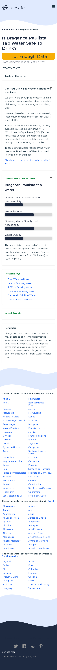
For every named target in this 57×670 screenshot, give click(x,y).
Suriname (8, 584)
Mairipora (33, 424)
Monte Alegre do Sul (14, 420)
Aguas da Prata (11, 518)
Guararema (34, 492)
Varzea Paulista (11, 428)
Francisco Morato (37, 428)
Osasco (32, 480)
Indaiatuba (8, 488)
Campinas (33, 447)
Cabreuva (33, 461)
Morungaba (34, 413)
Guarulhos (8, 457)
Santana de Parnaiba (39, 469)
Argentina (8, 561)
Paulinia (32, 465)
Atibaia (6, 399)
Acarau (6, 510)
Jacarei (6, 484)
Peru (31, 580)
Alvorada (7, 544)
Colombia (33, 569)
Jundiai (32, 432)
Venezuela (34, 588)
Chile (5, 569)
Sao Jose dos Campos (39, 488)
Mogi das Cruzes (37, 496)
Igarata (32, 439)
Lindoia (6, 443)
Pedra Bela (34, 399)
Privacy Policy (32, 638)
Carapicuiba (34, 484)
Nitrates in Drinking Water (21, 291)
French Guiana (10, 577)
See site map (9, 652)
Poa (5, 469)
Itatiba (31, 416)
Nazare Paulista (11, 416)
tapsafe (16, 7)
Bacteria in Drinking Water (22, 295)
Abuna (32, 506)
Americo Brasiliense (38, 548)
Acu (30, 510)
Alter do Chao (35, 533)
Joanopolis (8, 413)
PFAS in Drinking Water (20, 287)
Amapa (32, 544)
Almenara (8, 529)
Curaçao (7, 573)
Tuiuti (6, 402)
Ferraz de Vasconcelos (14, 473)
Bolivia (6, 565)
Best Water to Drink (18, 279)
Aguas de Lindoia (12, 447)
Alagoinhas (34, 521)
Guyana (32, 577)
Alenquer (33, 525)
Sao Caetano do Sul (13, 496)
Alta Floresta (35, 529)
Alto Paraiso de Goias (39, 537)
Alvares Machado (12, 541)
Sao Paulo (33, 476)
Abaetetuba (9, 506)
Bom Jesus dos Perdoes (36, 403)
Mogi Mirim (8, 492)
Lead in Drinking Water (20, 283)
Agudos (7, 521)
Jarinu (31, 409)
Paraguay (8, 580)
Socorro (32, 420)
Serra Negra (9, 424)
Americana (8, 548)
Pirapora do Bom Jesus (40, 473)
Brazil (51, 501)
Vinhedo (7, 436)
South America (10, 556)
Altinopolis (8, 537)
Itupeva (32, 457)
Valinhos (7, 439)
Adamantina (9, 514)
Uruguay (7, 588)
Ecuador (33, 573)
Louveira (7, 432)
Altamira (7, 533)
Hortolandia (9, 480)
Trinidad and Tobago (39, 584)
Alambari (7, 525)
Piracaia (7, 409)
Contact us (12, 638)
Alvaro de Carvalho (38, 541)
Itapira (6, 465)
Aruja (5, 451)
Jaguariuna (34, 443)
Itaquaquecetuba (12, 461)
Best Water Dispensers (20, 299)
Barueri (7, 476)
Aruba (31, 561)
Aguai (31, 514)
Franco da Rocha (37, 436)
